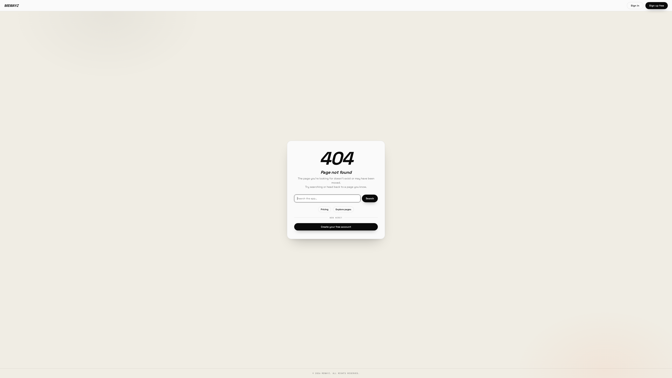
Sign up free (656, 5)
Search (370, 198)
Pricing (324, 209)
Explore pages (343, 209)
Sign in (635, 5)
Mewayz (11, 5)
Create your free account (336, 226)
